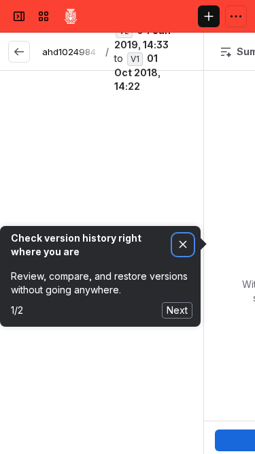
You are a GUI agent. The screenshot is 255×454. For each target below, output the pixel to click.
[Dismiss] (182, 245)
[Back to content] (19, 52)
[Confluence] (71, 16)
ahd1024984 (69, 51)
